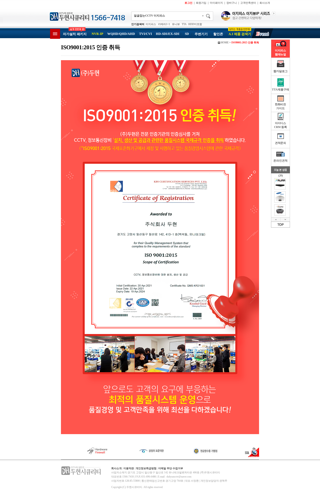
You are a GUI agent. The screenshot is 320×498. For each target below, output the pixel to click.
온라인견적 (280, 160)
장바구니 (231, 2)
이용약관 (128, 468)
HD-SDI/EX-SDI (167, 34)
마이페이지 (216, 2)
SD (187, 34)
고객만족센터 (248, 2)
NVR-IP (97, 34)
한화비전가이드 (280, 106)
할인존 (218, 34)
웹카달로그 (280, 71)
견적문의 (280, 143)
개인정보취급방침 (146, 468)
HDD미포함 (195, 24)
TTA (184, 24)
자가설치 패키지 (75, 34)
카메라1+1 (164, 24)
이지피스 (151, 24)
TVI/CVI (145, 34)
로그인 (188, 2)
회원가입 (201, 2)
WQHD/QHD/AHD (121, 34)
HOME (225, 42)
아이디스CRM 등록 (280, 125)
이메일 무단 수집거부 (170, 468)
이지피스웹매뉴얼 (280, 52)
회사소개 (264, 2)
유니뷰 (176, 24)
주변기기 (201, 34)
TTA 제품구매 (280, 89)
